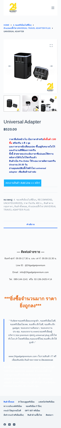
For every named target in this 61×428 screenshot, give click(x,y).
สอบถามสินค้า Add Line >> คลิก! (22, 182)
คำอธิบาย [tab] (31, 224)
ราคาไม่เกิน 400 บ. (33, 203)
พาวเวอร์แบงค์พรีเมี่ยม (13, 406)
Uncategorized (13, 203)
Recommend (45, 200)
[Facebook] (5, 424)
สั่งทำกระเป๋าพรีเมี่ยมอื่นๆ (14, 415)
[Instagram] (14, 424)
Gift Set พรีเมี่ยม (32, 410)
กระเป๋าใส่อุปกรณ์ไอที (12, 410)
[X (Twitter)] (9, 424)
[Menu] (52, 7)
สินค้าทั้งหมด (20, 206)
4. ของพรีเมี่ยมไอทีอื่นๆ (25, 200)
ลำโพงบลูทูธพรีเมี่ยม (26, 402)
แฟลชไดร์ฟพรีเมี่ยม (46, 402)
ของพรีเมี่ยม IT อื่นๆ (33, 406)
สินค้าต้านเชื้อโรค (35, 415)
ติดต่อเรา (49, 415)
